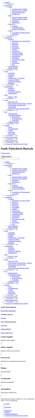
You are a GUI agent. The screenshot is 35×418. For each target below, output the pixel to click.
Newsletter (15, 34)
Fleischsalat (15, 58)
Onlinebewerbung (13, 122)
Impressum (11, 132)
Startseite (7, 2)
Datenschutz (11, 134)
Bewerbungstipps (17, 118)
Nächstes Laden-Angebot (19, 11)
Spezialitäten (15, 48)
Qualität (10, 76)
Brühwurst (15, 44)
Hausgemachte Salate (18, 59)
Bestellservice (16, 14)
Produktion (11, 75)
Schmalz (14, 61)
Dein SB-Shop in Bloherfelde (8, 311)
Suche (10, 127)
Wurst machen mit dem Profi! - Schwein (20, 103)
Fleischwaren (16, 51)
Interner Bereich (13, 68)
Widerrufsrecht (12, 93)
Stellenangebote (13, 113)
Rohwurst (15, 43)
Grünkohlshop (8, 86)
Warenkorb (11, 90)
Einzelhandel (8, 5)
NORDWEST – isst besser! (16, 78)
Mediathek (11, 83)
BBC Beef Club (13, 102)
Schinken (14, 49)
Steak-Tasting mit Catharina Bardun (18, 108)
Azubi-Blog (15, 120)
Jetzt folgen (4, 325)
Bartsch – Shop (12, 97)
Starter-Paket (16, 117)
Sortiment (15, 26)
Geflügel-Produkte (17, 53)
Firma (6, 71)
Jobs (5, 112)
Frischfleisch (15, 63)
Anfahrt (10, 130)
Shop (6, 95)
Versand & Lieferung (14, 92)
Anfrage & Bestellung (18, 29)
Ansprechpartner (13, 66)
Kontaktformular (13, 129)
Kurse (6, 100)
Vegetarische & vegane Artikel (21, 41)
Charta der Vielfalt (13, 80)
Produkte (11, 39)
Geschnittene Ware (17, 54)
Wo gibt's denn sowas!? (7, 333)
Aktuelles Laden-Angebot (19, 9)
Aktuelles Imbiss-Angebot (19, 17)
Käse (13, 65)
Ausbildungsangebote (14, 115)
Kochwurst (15, 46)
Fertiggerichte (16, 56)
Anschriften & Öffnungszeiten (21, 32)
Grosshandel (8, 38)
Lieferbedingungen (17, 27)
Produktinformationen (18, 12)
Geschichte (11, 73)
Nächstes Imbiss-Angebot (19, 19)
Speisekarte (15, 21)
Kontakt (6, 125)
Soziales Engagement (14, 81)
